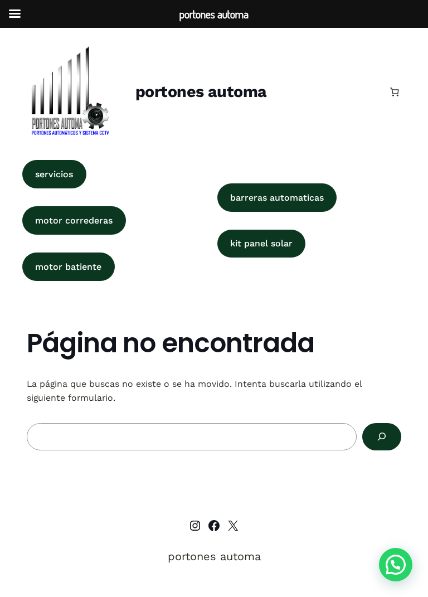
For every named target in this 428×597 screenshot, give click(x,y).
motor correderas (74, 220)
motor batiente (68, 266)
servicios (54, 174)
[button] (395, 564)
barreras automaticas (277, 197)
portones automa (200, 91)
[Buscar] (381, 436)
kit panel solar (261, 243)
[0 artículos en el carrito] (394, 92)
